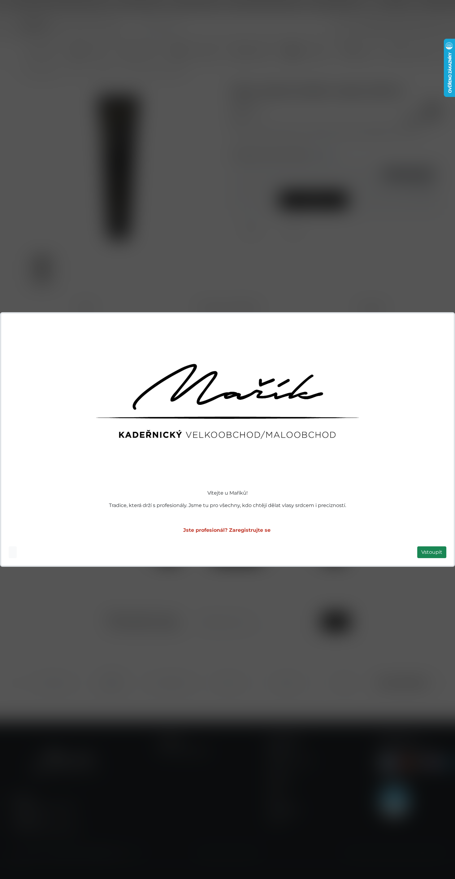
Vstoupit (431, 552)
